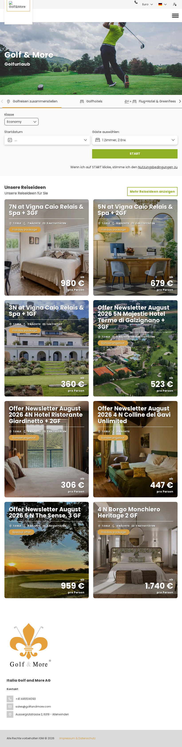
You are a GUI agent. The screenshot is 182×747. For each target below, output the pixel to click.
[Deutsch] (163, 4)
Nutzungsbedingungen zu (158, 167)
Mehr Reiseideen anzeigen (152, 191)
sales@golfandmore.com (33, 706)
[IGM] (29, 645)
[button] (2, 101)
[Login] (175, 4)
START (135, 153)
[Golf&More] (18, 12)
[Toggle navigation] (175, 15)
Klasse (9, 115)
